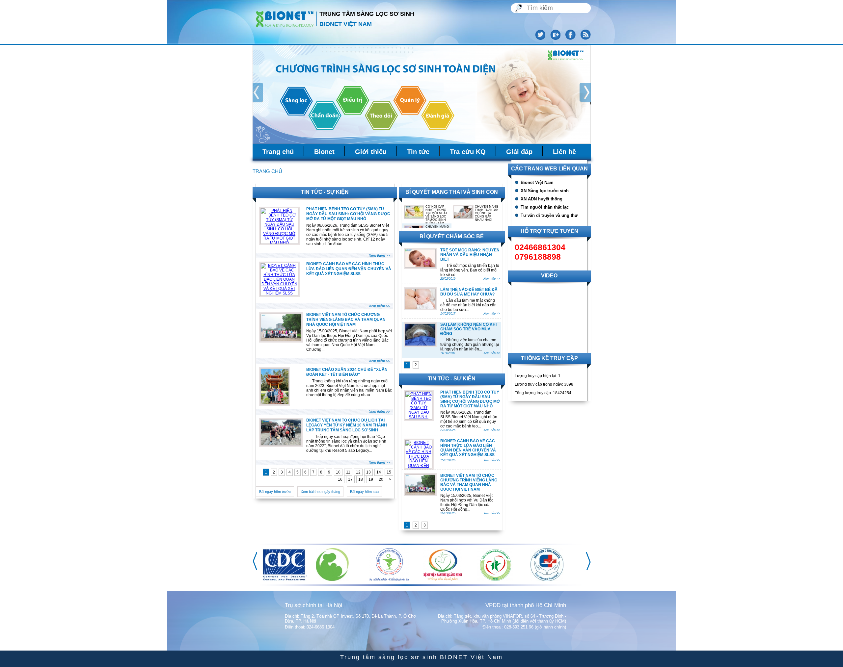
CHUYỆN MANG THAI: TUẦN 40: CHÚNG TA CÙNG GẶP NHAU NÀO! (486, 213)
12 (358, 472)
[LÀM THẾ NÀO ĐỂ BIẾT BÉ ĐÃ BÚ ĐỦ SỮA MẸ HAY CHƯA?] (420, 307)
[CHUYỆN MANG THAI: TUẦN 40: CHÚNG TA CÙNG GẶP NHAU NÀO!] (463, 217)
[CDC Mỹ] (445, 579)
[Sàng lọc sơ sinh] (285, 18)
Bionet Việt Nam (537, 182)
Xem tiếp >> (491, 278)
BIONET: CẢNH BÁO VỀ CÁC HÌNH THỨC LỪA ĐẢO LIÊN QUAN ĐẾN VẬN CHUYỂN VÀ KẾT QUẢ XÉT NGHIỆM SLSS (348, 269)
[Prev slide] (256, 94)
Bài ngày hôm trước (275, 492)
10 (338, 472)
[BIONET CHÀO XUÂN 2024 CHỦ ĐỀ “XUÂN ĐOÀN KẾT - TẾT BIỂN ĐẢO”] (275, 402)
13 (368, 472)
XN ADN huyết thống (541, 198)
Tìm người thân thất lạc (545, 207)
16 (340, 479)
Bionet (324, 151)
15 (389, 472)
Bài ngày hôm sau (364, 492)
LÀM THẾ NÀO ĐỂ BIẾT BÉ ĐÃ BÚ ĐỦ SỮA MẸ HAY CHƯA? (469, 291)
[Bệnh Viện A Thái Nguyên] (278, 579)
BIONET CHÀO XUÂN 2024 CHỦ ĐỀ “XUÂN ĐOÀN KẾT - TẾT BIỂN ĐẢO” (347, 372)
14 (378, 472)
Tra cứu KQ (468, 151)
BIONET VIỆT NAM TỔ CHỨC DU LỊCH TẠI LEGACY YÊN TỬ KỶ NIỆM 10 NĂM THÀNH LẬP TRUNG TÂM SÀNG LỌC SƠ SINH (346, 425)
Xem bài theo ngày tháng (320, 492)
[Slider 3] (421, 94)
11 (348, 472)
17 (350, 479)
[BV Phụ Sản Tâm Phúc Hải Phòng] (493, 579)
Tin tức (418, 151)
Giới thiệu (371, 151)
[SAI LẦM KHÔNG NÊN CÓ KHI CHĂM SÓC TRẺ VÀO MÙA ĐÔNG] (420, 344)
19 (370, 479)
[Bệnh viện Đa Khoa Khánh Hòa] (550, 579)
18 (360, 479)
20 (381, 479)
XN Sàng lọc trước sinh (545, 190)
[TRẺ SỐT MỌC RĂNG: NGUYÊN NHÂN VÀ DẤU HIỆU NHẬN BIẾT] (420, 266)
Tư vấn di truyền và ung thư (549, 215)
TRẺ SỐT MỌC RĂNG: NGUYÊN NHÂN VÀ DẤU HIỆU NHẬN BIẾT (470, 255)
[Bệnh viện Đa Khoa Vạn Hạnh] (333, 579)
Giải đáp (519, 151)
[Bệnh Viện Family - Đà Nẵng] (387, 577)
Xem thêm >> (379, 255)
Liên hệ (564, 151)
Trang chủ (278, 151)
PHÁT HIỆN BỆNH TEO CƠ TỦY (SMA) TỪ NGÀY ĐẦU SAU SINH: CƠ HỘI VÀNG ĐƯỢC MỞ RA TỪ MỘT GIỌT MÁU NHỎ (348, 214)
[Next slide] (585, 94)
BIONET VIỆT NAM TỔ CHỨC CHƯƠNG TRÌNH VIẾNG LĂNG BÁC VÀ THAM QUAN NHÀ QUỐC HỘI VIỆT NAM (346, 319)
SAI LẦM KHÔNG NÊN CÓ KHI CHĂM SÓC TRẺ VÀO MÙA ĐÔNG (468, 329)
